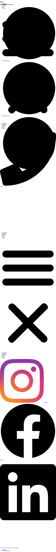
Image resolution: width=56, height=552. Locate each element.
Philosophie (4, 4)
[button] (28, 66)
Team (3, 7)
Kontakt (3, 8)
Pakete (3, 6)
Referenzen (4, 5)
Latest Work (4, 3)
